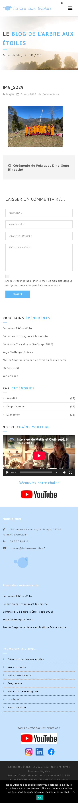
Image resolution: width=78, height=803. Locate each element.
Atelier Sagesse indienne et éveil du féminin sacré (35, 360)
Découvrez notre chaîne (39, 482)
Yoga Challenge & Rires (18, 352)
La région (14, 699)
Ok (40, 797)
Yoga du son (10, 375)
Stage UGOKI (11, 368)
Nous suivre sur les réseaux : (39, 728)
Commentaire (50, 94)
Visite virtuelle (17, 667)
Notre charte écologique (23, 691)
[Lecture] (7, 472)
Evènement (13, 414)
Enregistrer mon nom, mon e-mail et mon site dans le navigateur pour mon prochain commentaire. (39, 283)
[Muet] (65, 472)
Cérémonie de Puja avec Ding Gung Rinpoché (38, 167)
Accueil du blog (12, 55)
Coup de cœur (15, 406)
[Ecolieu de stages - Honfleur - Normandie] (27, 8)
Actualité (12, 398)
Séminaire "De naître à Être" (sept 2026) (28, 344)
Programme (15, 683)
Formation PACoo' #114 (17, 328)
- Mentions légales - (39, 771)
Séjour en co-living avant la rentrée (25, 336)
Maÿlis (10, 94)
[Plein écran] (70, 472)
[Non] (73, 791)
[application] (39, 455)
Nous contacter (17, 707)
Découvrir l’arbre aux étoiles (26, 659)
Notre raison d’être (20, 675)
